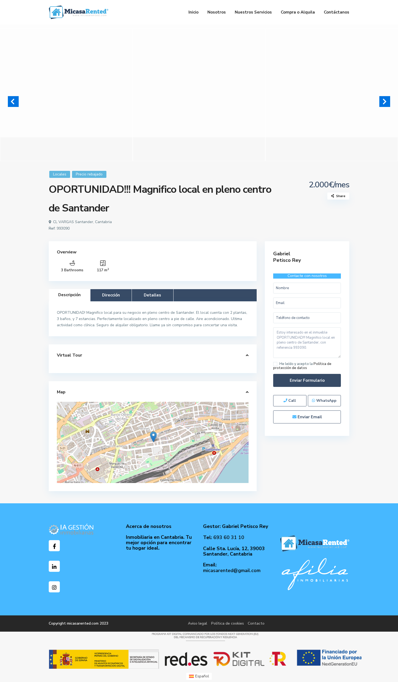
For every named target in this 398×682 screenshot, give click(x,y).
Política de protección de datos (302, 365)
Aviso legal (197, 623)
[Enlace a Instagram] (54, 586)
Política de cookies (227, 623)
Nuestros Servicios (253, 12)
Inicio (193, 12)
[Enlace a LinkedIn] (54, 566)
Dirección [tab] (111, 295)
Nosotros (216, 12)
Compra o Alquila (298, 12)
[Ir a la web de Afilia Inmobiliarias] (314, 573)
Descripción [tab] (69, 295)
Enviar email (309, 417)
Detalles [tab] (152, 295)
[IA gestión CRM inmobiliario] (71, 529)
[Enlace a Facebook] (54, 545)
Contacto (256, 623)
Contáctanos (336, 12)
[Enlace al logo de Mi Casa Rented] (314, 543)
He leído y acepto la (302, 366)
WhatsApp (326, 400)
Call (291, 400)
